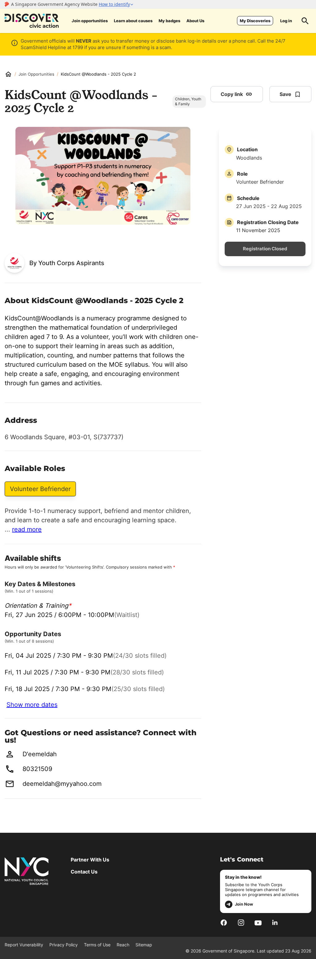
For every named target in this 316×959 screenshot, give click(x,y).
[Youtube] (258, 922)
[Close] (307, 69)
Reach (123, 944)
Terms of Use (97, 944)
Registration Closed (265, 249)
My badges (169, 20)
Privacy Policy (63, 944)
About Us (195, 20)
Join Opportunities (36, 74)
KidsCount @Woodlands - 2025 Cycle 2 (98, 74)
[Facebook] (223, 922)
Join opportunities (90, 20)
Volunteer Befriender (40, 489)
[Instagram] (241, 922)
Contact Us (84, 872)
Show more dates (31, 704)
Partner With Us (90, 860)
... (23, 529)
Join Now (244, 904)
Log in (286, 20)
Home (8, 74)
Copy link (232, 94)
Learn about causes (133, 20)
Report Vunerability (24, 944)
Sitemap (143, 944)
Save (285, 94)
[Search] (305, 21)
